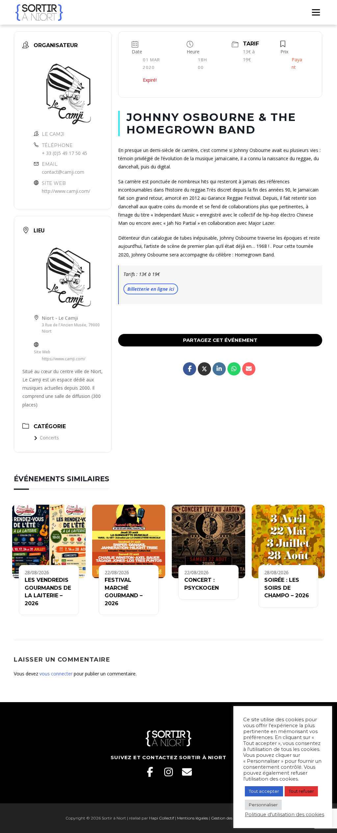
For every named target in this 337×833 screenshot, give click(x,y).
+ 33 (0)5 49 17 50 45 (64, 153)
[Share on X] (204, 368)
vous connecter (55, 673)
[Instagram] (168, 772)
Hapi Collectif (161, 818)
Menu (316, 12)
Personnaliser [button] (263, 804)
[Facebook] (150, 772)
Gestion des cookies (229, 818)
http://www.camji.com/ (66, 191)
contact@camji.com (63, 172)
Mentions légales (192, 818)
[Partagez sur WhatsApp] (234, 368)
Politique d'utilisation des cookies (284, 815)
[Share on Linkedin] (219, 368)
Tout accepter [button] (264, 791)
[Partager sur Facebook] (189, 368)
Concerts (49, 437)
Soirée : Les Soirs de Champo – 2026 (286, 588)
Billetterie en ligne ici (150, 289)
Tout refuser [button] (301, 791)
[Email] (187, 772)
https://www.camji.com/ (63, 359)
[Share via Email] (248, 368)
